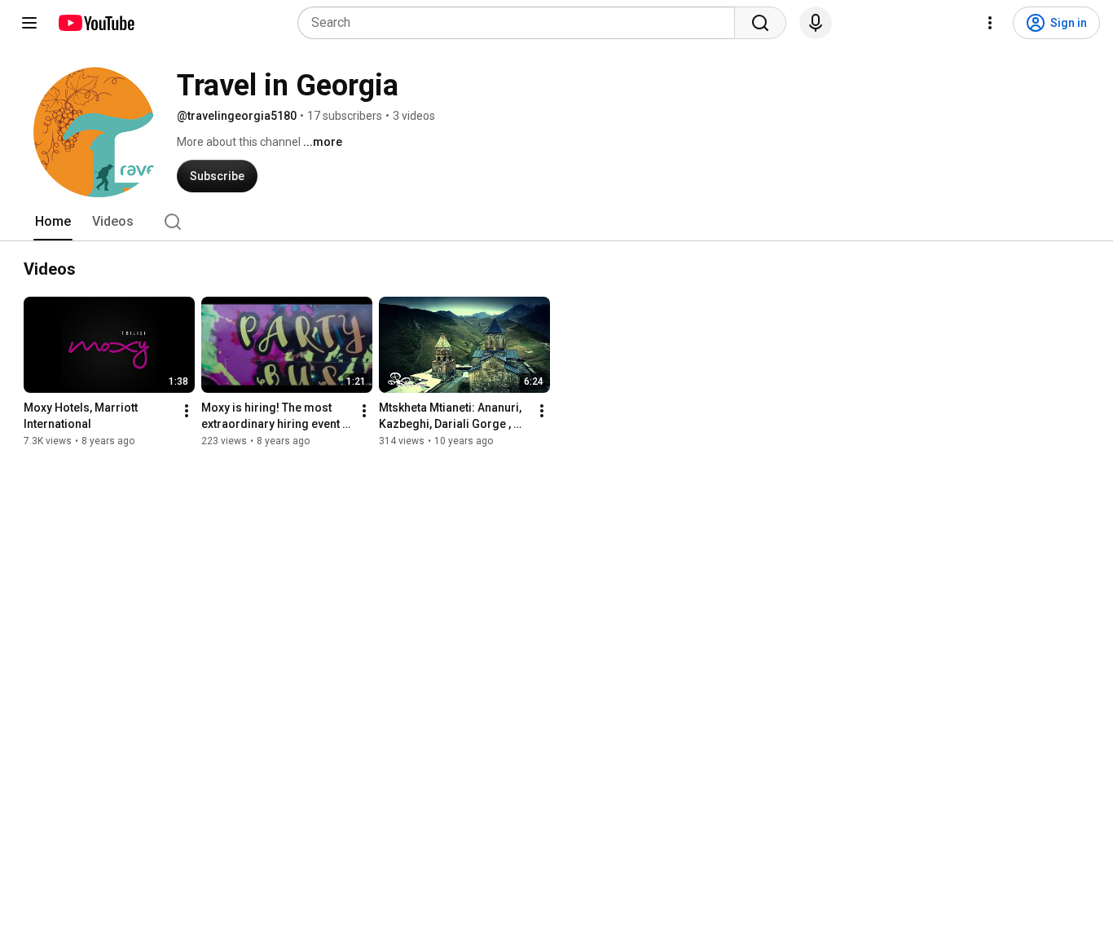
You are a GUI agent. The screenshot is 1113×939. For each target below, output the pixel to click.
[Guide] (29, 23)
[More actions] (186, 411)
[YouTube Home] (96, 23)
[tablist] (556, 221)
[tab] (53, 221)
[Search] (760, 23)
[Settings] (990, 23)
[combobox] (521, 23)
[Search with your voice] (815, 23)
